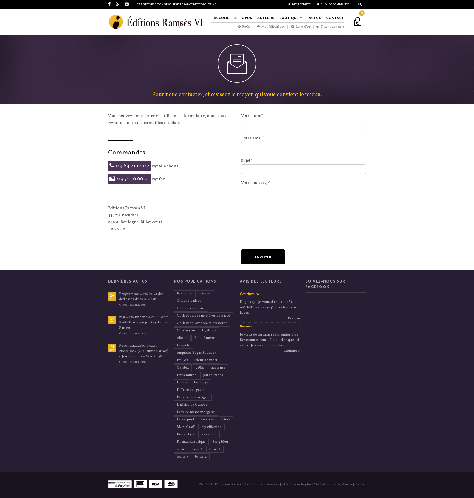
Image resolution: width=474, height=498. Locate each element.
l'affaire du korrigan (193, 397)
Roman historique (191, 441)
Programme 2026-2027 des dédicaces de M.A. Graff (141, 297)
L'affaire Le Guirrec (192, 404)
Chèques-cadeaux (191, 308)
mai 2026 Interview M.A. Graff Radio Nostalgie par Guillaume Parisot (143, 322)
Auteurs (265, 18)
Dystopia (209, 330)
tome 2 (215, 449)
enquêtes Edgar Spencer (196, 352)
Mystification (211, 427)
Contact (335, 18)
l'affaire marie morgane (196, 412)
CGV (317, 484)
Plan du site (331, 484)
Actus (315, 18)
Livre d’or (303, 27)
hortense (218, 367)
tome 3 (182, 456)
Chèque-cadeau (189, 300)
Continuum (186, 330)
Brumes (204, 293)
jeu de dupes (213, 375)
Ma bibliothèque (273, 27)
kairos (182, 382)
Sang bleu (220, 441)
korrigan (201, 382)
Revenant (209, 434)
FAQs (246, 27)
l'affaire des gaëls (190, 390)
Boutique (288, 18)
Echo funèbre (205, 338)
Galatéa (183, 367)
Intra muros (186, 375)
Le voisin (208, 419)
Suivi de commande (334, 4)
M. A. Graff (185, 427)
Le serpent (185, 419)
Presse (347, 484)
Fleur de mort (206, 360)
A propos (243, 18)
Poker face (185, 434)
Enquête (183, 345)
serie (181, 449)
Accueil (221, 18)
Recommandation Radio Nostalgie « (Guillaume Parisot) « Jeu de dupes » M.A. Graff (143, 351)
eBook (182, 338)
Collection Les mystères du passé (203, 315)
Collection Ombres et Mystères (202, 323)
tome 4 (201, 456)
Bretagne (184, 293)
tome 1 (197, 449)
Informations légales (296, 484)
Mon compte (301, 4)
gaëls (200, 367)
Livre (226, 419)
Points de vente (332, 27)
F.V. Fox (182, 360)
